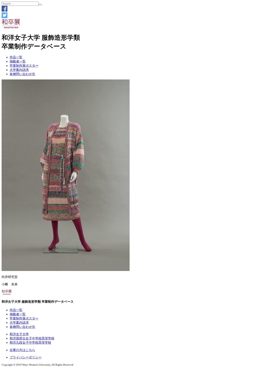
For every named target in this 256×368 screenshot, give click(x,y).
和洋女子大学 (19, 334)
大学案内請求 (19, 69)
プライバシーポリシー (26, 357)
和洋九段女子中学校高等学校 (30, 342)
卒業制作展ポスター (24, 65)
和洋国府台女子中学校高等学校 (32, 338)
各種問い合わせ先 (22, 74)
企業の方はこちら (22, 350)
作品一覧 (16, 57)
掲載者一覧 (18, 61)
